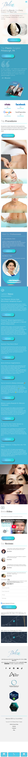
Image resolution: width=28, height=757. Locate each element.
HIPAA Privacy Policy (14, 724)
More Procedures (8, 135)
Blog (14, 730)
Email (24, 755)
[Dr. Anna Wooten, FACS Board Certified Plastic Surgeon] (11, 271)
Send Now (8, 607)
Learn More (8, 56)
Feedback (14, 728)
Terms (20, 612)
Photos (4, 755)
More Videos (7, 538)
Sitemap (14, 726)
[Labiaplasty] (14, 225)
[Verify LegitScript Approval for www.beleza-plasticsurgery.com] (14, 694)
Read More (8, 314)
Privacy (17, 612)
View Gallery (14, 40)
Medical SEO (9, 718)
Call (14, 755)
